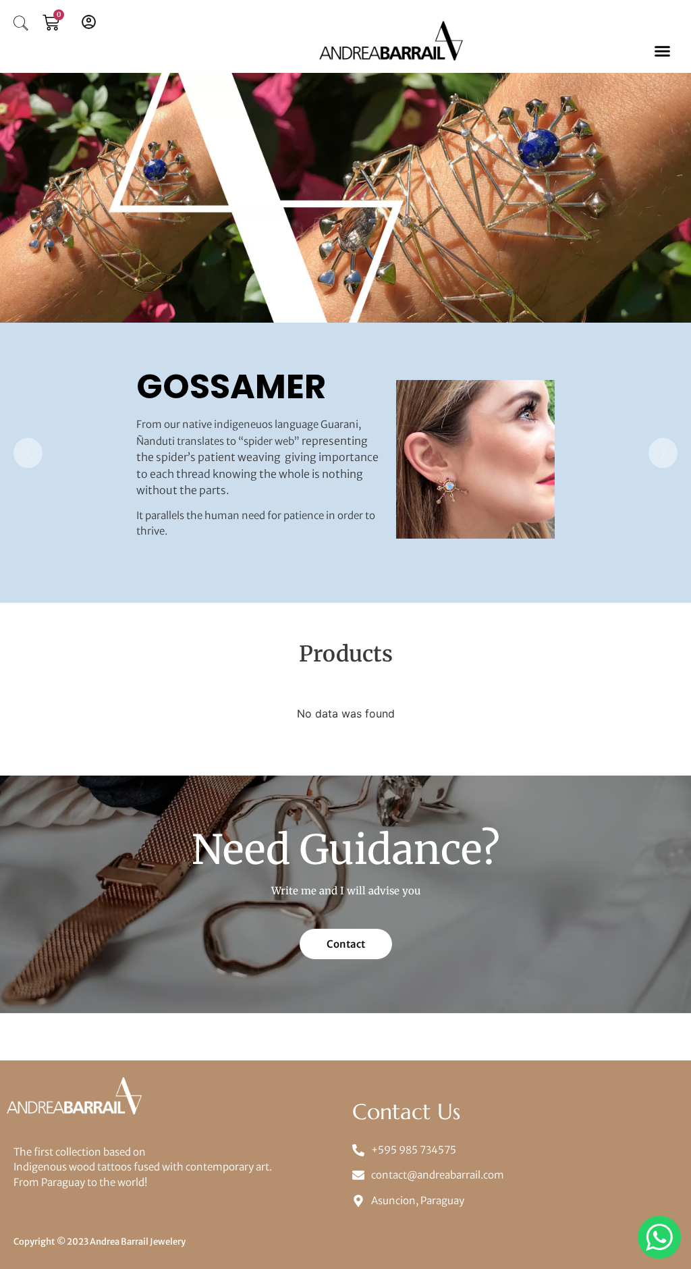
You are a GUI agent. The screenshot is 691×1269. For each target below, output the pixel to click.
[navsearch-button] (20, 25)
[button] (662, 51)
